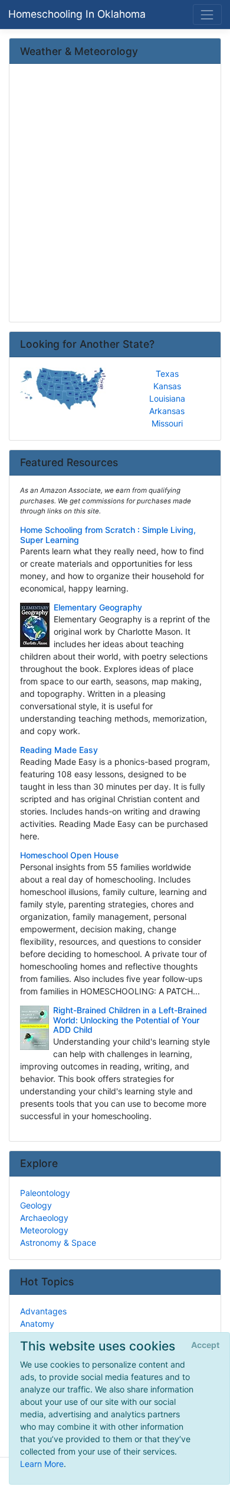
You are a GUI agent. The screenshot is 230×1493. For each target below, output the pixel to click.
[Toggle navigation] (207, 14)
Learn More (42, 1464)
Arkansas (167, 411)
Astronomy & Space (58, 1242)
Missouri (167, 423)
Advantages (43, 1311)
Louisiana (167, 398)
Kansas (167, 386)
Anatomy (37, 1324)
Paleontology (45, 1193)
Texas (167, 374)
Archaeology (44, 1218)
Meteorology (44, 1230)
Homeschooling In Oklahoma (77, 14)
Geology (36, 1205)
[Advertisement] (115, 194)
